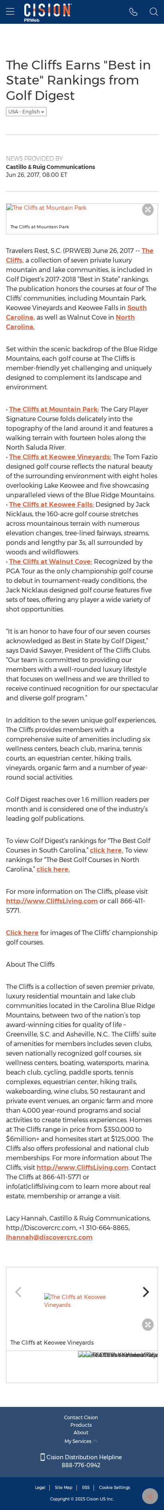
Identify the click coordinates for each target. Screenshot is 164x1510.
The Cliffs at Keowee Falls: (51, 504)
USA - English (24, 112)
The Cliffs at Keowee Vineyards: (60, 457)
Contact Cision (81, 1417)
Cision (92, 1499)
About (81, 1432)
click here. (106, 850)
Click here (22, 933)
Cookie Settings (114, 1487)
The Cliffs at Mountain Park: (54, 409)
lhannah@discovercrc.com (49, 1237)
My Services (78, 1441)
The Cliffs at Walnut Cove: (50, 561)
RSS (86, 1487)
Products (81, 1425)
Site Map (63, 1487)
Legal (40, 1487)
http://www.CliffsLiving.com (52, 901)
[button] (133, 12)
